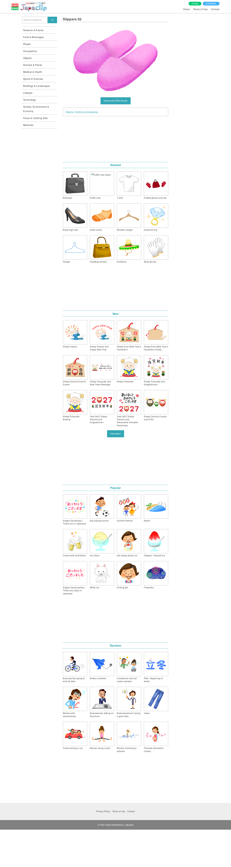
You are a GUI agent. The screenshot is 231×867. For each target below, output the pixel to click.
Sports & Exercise (33, 78)
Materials (28, 125)
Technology (29, 99)
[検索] (52, 20)
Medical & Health (32, 72)
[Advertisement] (115, 138)
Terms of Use (200, 9)
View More (115, 433)
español (211, 3)
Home (186, 9)
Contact (215, 9)
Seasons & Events (33, 30)
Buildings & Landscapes (36, 86)
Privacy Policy (103, 811)
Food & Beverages (33, 37)
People (27, 44)
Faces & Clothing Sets (35, 118)
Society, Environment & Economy (36, 109)
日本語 (195, 3)
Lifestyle (27, 92)
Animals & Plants (32, 65)
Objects (69, 111)
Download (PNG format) (115, 100)
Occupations (30, 51)
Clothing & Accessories (86, 111)
